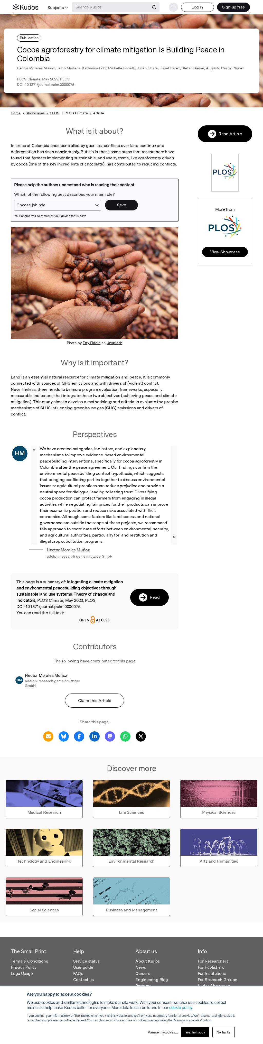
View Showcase (225, 252)
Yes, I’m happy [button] (195, 1032)
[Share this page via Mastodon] (110, 736)
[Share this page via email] (48, 736)
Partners (143, 985)
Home (16, 113)
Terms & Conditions (29, 961)
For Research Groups (217, 979)
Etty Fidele (91, 343)
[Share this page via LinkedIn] (94, 736)
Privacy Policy (23, 967)
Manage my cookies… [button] (163, 1032)
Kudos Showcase (214, 985)
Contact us (83, 979)
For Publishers (211, 967)
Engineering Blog (151, 979)
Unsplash (114, 343)
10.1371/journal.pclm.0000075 (49, 84)
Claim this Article (94, 700)
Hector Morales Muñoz (68, 550)
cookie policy (180, 1007)
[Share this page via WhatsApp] (125, 736)
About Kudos (147, 961)
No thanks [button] (223, 1032)
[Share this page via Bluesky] (63, 736)
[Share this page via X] (140, 736)
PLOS (54, 113)
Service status (86, 961)
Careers (142, 973)
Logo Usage (22, 973)
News (140, 967)
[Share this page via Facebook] (79, 736)
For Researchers (213, 961)
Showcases (35, 113)
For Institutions (212, 973)
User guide (83, 967)
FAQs (78, 973)
